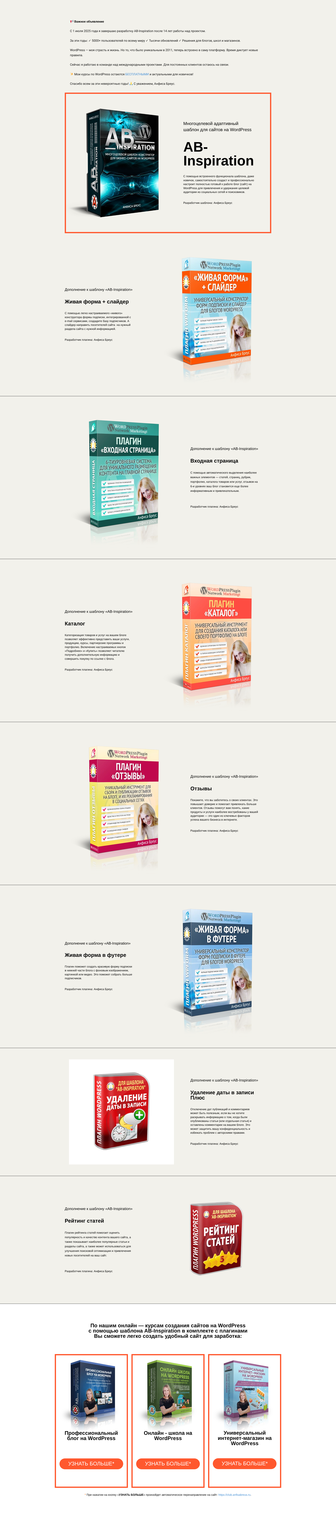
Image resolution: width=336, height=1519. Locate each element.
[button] (91, 1463)
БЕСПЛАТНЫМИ (137, 74)
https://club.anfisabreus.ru (234, 1494)
